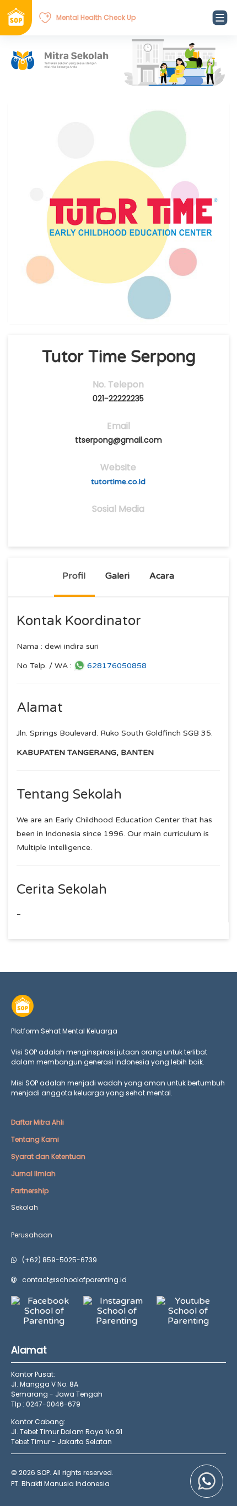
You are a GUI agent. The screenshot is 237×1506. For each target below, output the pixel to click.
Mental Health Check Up (96, 17)
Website (118, 467)
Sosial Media (118, 509)
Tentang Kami (35, 1139)
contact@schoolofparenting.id (74, 1279)
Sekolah (24, 1207)
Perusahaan (31, 1235)
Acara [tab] (161, 575)
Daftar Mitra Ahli (37, 1122)
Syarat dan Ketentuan (48, 1156)
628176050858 (117, 665)
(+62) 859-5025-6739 (59, 1259)
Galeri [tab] (117, 575)
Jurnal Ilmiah (33, 1173)
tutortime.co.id (118, 481)
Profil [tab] (73, 575)
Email (118, 426)
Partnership (30, 1190)
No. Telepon (118, 384)
